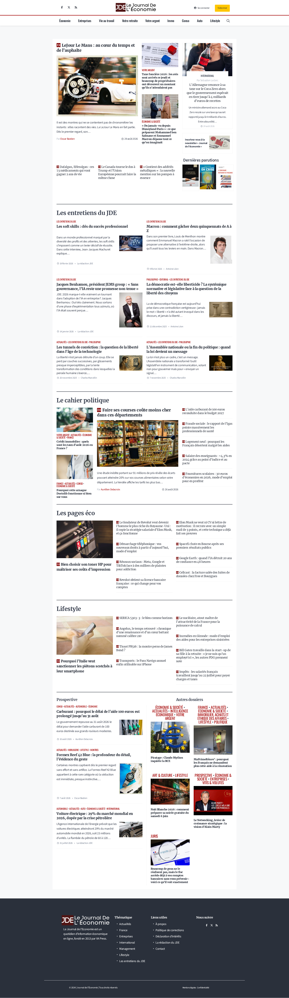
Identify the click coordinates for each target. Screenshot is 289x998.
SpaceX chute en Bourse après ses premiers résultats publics (200, 545)
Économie (64, 20)
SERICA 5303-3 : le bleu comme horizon (145, 618)
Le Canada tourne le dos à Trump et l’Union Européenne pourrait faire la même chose (117, 172)
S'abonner (222, 8)
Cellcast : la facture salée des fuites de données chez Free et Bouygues (203, 574)
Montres (94, 750)
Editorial (164, 279)
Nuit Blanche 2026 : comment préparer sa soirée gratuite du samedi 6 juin (170, 813)
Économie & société (96, 808)
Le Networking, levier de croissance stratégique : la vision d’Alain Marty (210, 823)
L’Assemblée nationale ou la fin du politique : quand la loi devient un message (189, 349)
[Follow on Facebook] (62, 7)
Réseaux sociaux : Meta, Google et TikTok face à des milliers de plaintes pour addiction (141, 565)
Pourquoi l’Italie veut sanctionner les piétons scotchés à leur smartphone (84, 666)
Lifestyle (215, 20)
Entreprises (84, 20)
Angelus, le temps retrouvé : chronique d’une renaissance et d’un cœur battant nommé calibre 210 (143, 632)
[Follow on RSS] (76, 7)
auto (83, 808)
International (113, 808)
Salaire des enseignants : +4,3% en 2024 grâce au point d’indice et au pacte (207, 459)
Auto (199, 20)
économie (92, 706)
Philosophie (152, 279)
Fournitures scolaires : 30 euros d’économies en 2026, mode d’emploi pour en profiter (207, 477)
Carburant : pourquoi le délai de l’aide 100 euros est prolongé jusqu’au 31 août (98, 713)
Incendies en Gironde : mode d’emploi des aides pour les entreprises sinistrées (203, 637)
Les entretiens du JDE (66, 221)
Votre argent (152, 20)
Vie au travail (106, 20)
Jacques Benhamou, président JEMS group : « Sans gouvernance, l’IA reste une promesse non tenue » (97, 286)
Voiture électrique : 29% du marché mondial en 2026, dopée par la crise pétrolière (95, 816)
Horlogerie (73, 750)
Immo (170, 20)
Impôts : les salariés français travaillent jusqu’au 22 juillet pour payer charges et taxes (203, 675)
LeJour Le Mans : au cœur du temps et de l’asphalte (96, 48)
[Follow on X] (69, 7)
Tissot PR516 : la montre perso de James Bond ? (144, 648)
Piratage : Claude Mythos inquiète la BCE (167, 759)
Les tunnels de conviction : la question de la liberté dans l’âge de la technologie (97, 349)
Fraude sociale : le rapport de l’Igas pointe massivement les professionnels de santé (207, 427)
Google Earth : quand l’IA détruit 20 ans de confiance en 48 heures (204, 560)
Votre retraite (130, 20)
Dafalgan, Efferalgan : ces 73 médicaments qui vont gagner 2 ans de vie (75, 170)
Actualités (62, 342)
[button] (228, 21)
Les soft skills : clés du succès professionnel (92, 226)
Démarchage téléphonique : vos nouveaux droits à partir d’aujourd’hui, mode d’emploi (142, 547)
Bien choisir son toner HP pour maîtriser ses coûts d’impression (84, 567)
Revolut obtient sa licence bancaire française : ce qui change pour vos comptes (141, 583)
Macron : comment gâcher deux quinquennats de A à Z (189, 228)
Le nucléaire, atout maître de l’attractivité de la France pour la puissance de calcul (198, 621)
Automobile (81, 706)
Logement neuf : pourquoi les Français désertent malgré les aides (206, 443)
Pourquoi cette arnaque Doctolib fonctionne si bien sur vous (74, 493)
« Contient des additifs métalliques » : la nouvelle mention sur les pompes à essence (157, 172)
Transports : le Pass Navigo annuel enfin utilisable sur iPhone (141, 662)
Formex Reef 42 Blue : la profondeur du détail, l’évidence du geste (94, 757)
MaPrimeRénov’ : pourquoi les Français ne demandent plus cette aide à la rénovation (213, 763)
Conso (185, 20)
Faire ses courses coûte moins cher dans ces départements (134, 412)
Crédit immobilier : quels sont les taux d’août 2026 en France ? (75, 445)
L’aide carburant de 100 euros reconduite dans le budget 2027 (203, 411)
